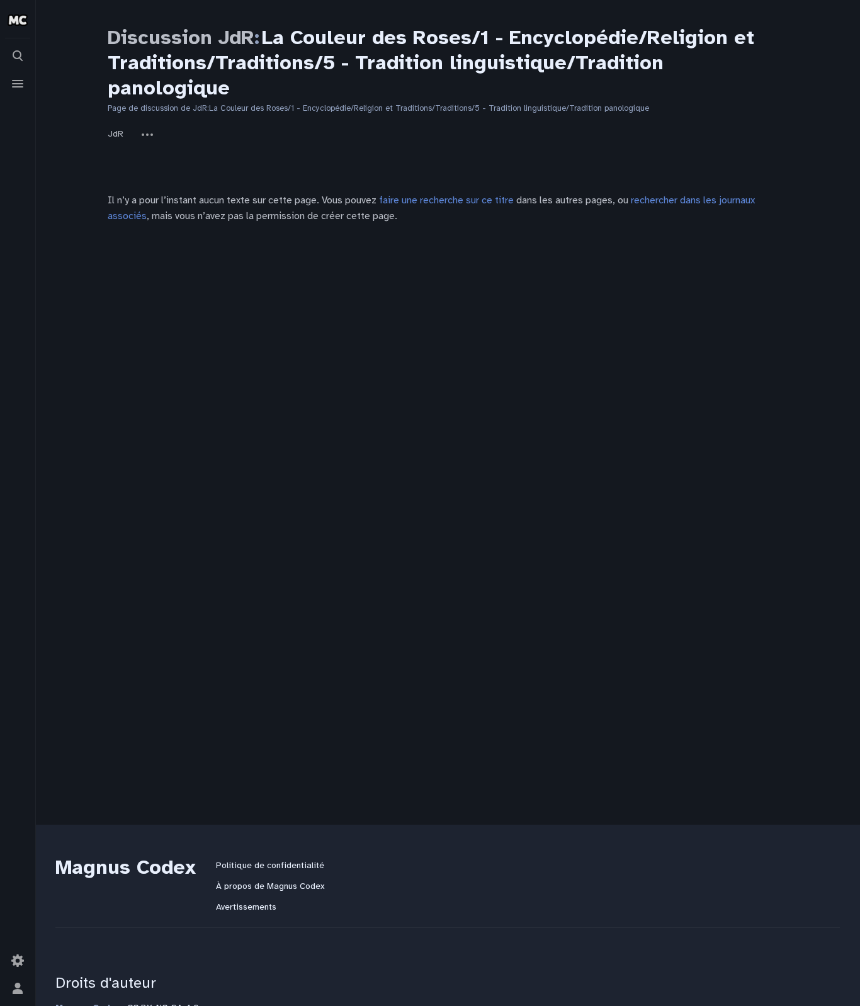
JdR (115, 133)
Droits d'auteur (105, 982)
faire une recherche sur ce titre (446, 200)
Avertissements (246, 906)
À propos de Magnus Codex (270, 886)
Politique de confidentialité (270, 865)
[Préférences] (17, 960)
